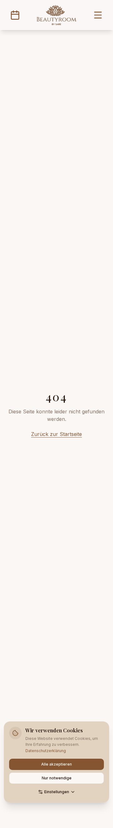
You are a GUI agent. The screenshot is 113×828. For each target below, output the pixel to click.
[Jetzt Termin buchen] (15, 15)
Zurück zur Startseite (56, 434)
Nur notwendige (57, 778)
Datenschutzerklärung (45, 750)
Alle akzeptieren (56, 764)
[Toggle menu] (97, 15)
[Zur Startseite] (56, 15)
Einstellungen (56, 791)
